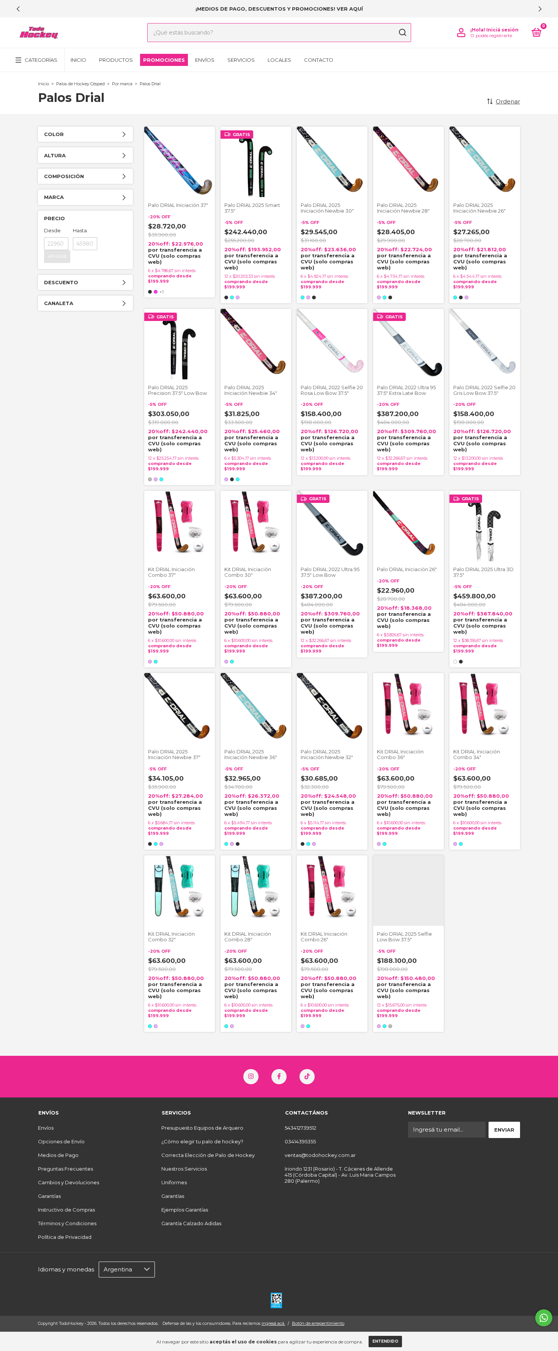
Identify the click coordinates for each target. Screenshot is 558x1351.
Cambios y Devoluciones (68, 1182)
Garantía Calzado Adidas (191, 1223)
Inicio (78, 60)
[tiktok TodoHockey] (307, 1076)
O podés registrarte (491, 35)
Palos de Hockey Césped (80, 83)
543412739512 (300, 1128)
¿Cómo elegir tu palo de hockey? (202, 1141)
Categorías (41, 60)
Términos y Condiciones (67, 1223)
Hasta (80, 230)
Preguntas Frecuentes (65, 1169)
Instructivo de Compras (66, 1210)
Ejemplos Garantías (184, 1210)
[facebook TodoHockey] (279, 1076)
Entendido (385, 1341)
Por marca (122, 83)
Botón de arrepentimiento (318, 1323)
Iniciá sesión (502, 30)
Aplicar (57, 256)
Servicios (241, 60)
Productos (116, 60)
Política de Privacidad (64, 1237)
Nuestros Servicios (184, 1169)
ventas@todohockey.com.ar (320, 1155)
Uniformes (174, 1182)
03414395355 (300, 1141)
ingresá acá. (273, 1323)
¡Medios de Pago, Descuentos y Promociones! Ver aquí (279, 9)
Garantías (49, 1196)
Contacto (318, 60)
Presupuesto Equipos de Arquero (202, 1128)
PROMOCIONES (164, 60)
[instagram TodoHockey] (251, 1076)
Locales (279, 60)
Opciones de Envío (61, 1141)
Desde (52, 230)
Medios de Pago (58, 1155)
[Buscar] (402, 32)
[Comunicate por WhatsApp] (543, 1317)
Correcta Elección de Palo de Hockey (208, 1155)
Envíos (204, 60)
